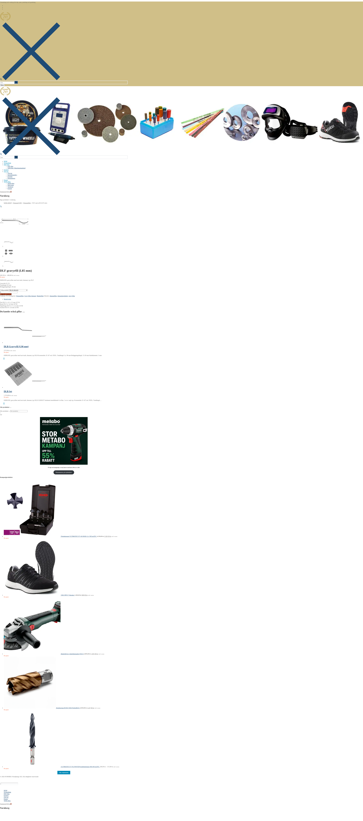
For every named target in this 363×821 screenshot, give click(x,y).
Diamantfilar (27, 203)
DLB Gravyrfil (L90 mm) (16, 346)
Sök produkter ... (5, 411)
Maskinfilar (40, 296)
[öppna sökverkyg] (30, 80)
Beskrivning (7, 299)
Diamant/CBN (17, 203)
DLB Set (8, 391)
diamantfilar (53, 296)
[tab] (66, 299)
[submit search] (16, 82)
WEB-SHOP (8, 203)
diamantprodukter (62, 296)
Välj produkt (4, 290)
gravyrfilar (72, 296)
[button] (1, 206)
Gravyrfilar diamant (30, 296)
